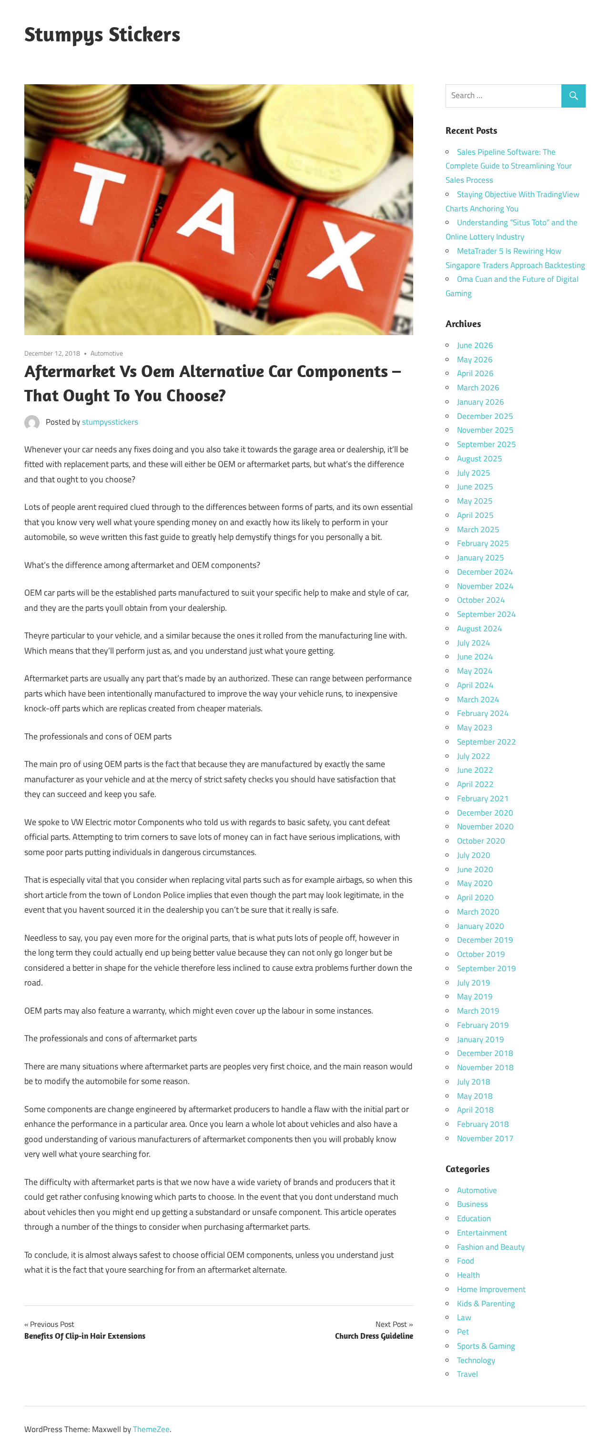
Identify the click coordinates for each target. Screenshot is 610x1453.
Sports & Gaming (486, 1346)
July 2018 (473, 1081)
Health (468, 1275)
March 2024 (478, 699)
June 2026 (475, 345)
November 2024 (485, 586)
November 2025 (485, 430)
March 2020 (478, 912)
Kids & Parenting (486, 1303)
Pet (463, 1331)
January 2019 (480, 1039)
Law (464, 1317)
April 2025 (475, 515)
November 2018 (485, 1067)
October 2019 (481, 954)
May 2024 (475, 671)
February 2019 (483, 1025)
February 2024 (483, 713)
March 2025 (478, 529)
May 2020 (475, 883)
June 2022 (475, 770)
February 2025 (483, 543)
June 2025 (475, 486)
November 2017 (485, 1138)
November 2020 (485, 826)
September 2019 (486, 968)
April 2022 (475, 784)
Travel (467, 1374)
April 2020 (475, 897)
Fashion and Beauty (491, 1247)
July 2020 (473, 855)
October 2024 (481, 600)
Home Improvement (491, 1289)
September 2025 (486, 444)
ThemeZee (151, 1429)
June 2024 (475, 656)
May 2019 (475, 996)
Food (465, 1260)
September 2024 (486, 614)
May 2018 (475, 1096)
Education (474, 1218)
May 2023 (475, 727)
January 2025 (480, 557)
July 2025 (473, 473)
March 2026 (478, 387)
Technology (476, 1360)
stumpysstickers (110, 422)
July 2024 (473, 643)
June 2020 (475, 869)
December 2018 (485, 1053)
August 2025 (479, 458)
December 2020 (485, 812)
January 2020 (480, 926)
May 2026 (475, 359)
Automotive (107, 353)
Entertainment (482, 1232)
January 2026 (480, 402)
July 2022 (473, 756)
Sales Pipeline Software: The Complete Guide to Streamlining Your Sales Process (509, 166)
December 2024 (485, 572)
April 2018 (475, 1110)
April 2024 (475, 685)
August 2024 (479, 628)
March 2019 (478, 1011)
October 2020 (481, 841)
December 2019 (485, 940)
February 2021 (483, 798)
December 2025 (485, 416)
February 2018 (483, 1124)
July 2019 (473, 982)
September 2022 (486, 742)
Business (472, 1204)
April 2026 (475, 373)
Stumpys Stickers (102, 34)
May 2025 (475, 501)
